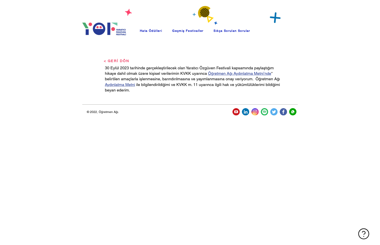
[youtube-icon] (236, 111)
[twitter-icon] (274, 111)
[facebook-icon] (283, 111)
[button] (188, 30)
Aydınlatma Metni (120, 84)
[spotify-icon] (264, 111)
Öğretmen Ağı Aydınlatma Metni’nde (239, 73)
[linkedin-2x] (245, 111)
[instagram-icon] (255, 111)
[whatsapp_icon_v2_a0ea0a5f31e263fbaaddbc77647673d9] (292, 111)
